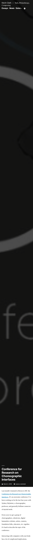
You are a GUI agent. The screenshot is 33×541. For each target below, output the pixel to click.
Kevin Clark (6, 3)
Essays (5, 8)
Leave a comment (21, 484)
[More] (25, 8)
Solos (18, 8)
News (11, 8)
